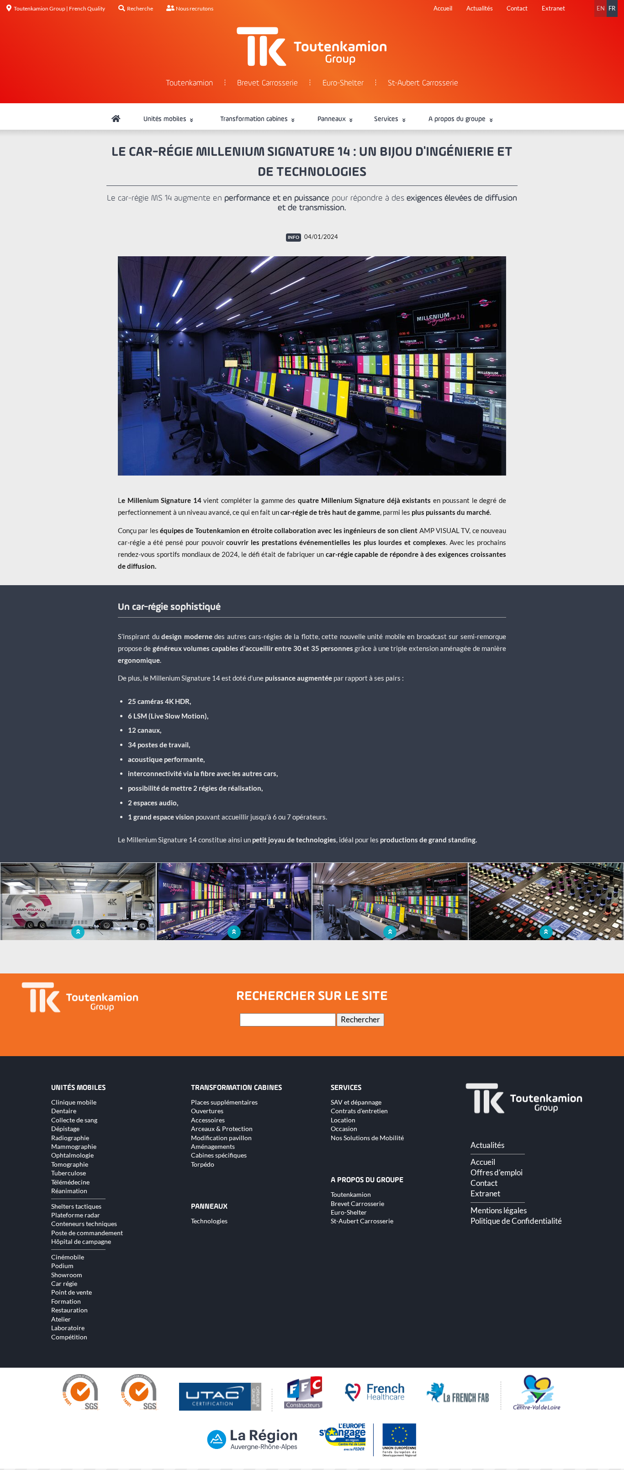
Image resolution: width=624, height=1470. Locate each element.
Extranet (553, 8)
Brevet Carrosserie (267, 83)
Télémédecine (70, 1182)
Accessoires (208, 1120)
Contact (517, 8)
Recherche (140, 8)
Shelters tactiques (76, 1206)
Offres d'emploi (497, 1172)
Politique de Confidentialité (516, 1221)
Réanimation (69, 1191)
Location (343, 1120)
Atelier (61, 1319)
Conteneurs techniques (84, 1223)
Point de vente (71, 1292)
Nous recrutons (194, 8)
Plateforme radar (75, 1215)
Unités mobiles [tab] (165, 119)
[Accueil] (115, 119)
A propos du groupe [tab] (457, 119)
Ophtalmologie (72, 1155)
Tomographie (69, 1164)
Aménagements (213, 1146)
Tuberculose (68, 1173)
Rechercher (360, 1019)
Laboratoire (68, 1328)
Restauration (69, 1310)
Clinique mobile (73, 1102)
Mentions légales (499, 1210)
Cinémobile (67, 1257)
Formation (66, 1301)
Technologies (209, 1221)
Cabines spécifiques (219, 1155)
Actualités (479, 8)
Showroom (66, 1275)
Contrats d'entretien (359, 1111)
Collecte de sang (74, 1120)
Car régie (64, 1283)
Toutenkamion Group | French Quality (59, 8)
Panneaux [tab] (332, 119)
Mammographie (73, 1146)
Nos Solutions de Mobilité (367, 1138)
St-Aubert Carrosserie (423, 83)
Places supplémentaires (224, 1102)
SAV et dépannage (356, 1102)
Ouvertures (207, 1111)
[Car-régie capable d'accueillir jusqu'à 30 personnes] (312, 366)
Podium (62, 1265)
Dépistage (65, 1128)
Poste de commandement (87, 1233)
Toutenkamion (189, 83)
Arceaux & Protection (222, 1128)
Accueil (443, 8)
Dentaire (63, 1111)
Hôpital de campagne (81, 1241)
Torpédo (202, 1164)
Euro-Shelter (343, 83)
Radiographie (70, 1138)
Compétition (69, 1337)
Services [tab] (387, 119)
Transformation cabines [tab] (255, 119)
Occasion (344, 1128)
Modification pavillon (221, 1138)
